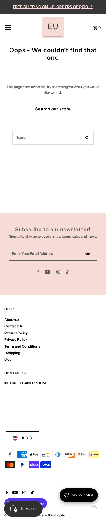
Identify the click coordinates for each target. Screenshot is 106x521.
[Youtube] (47, 273)
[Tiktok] (67, 273)
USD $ (26, 438)
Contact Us (13, 326)
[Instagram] (58, 273)
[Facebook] (38, 273)
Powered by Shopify (50, 515)
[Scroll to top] (94, 507)
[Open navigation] (21, 27)
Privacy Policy (15, 339)
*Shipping (12, 353)
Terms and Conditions (22, 346)
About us (11, 320)
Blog (8, 359)
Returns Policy (16, 333)
